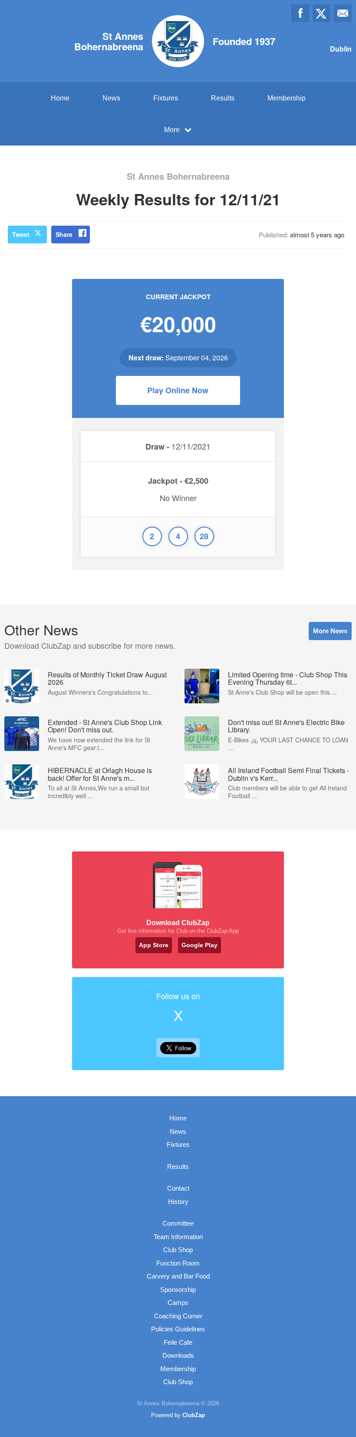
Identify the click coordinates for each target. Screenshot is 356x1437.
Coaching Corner (178, 1316)
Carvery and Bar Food (178, 1276)
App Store (153, 945)
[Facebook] (300, 13)
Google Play (199, 945)
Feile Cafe (178, 1342)
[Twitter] (321, 13)
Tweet (21, 234)
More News (330, 630)
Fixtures (165, 98)
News (111, 98)
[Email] (343, 13)
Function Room (178, 1263)
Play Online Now (177, 390)
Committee (178, 1223)
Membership (286, 98)
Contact (178, 1188)
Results (222, 98)
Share (64, 234)
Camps (178, 1302)
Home (60, 98)
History (178, 1201)
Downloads (178, 1355)
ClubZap (193, 1415)
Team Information (178, 1236)
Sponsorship (178, 1289)
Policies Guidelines (178, 1329)
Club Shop (178, 1249)
